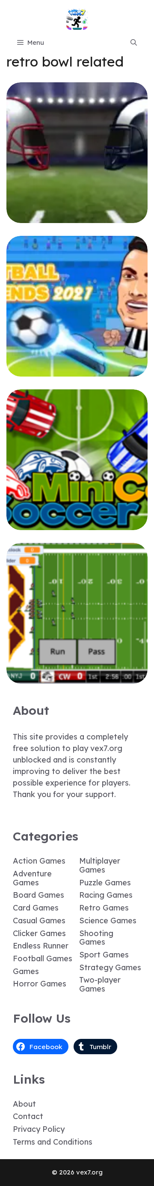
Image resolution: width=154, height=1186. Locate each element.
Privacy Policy (39, 1129)
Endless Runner (40, 946)
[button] (133, 42)
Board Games (38, 895)
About (24, 1104)
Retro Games (104, 908)
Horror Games (39, 984)
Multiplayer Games (99, 865)
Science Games (107, 920)
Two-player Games (100, 984)
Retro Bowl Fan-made (77, 677)
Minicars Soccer (77, 524)
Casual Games (39, 920)
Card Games (36, 908)
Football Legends (77, 370)
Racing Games (106, 895)
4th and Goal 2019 (77, 217)
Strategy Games (110, 967)
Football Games (42, 958)
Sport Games (104, 955)
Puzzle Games (105, 882)
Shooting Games (96, 937)
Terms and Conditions (52, 1142)
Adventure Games (32, 878)
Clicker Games (39, 933)
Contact (28, 1116)
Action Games (39, 861)
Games (26, 971)
